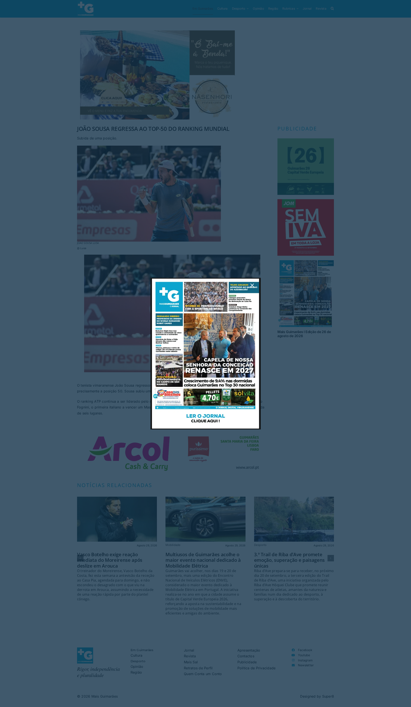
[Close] (252, 285)
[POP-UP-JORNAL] (205, 280)
